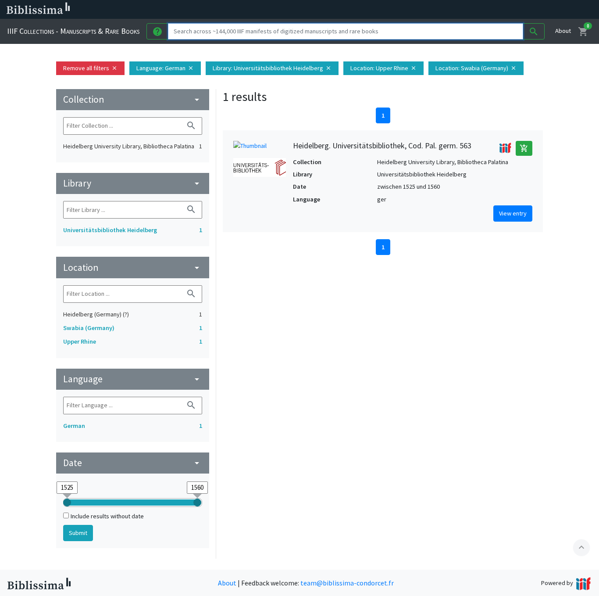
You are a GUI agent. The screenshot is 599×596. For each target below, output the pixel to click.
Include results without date (107, 516)
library (132, 183)
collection (132, 99)
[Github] (477, 9)
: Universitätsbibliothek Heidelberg (272, 68)
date (132, 463)
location (132, 267)
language (132, 379)
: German (165, 68)
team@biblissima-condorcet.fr (347, 582)
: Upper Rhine (383, 68)
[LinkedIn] (421, 9)
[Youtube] (463, 9)
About (563, 31)
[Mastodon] (449, 9)
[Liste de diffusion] (407, 9)
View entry (513, 213)
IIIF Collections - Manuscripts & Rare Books (73, 31)
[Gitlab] (491, 9)
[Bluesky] (435, 9)
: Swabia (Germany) (476, 68)
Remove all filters (90, 68)
